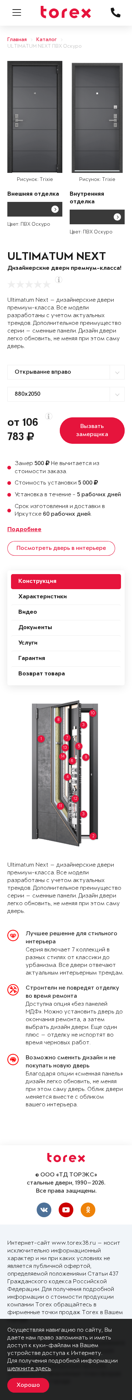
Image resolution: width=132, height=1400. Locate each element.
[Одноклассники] (88, 1210)
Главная (17, 40)
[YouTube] (66, 1210)
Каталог (46, 40)
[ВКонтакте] (44, 1210)
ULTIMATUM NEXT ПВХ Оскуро (44, 46)
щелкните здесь (29, 1368)
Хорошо (28, 1385)
